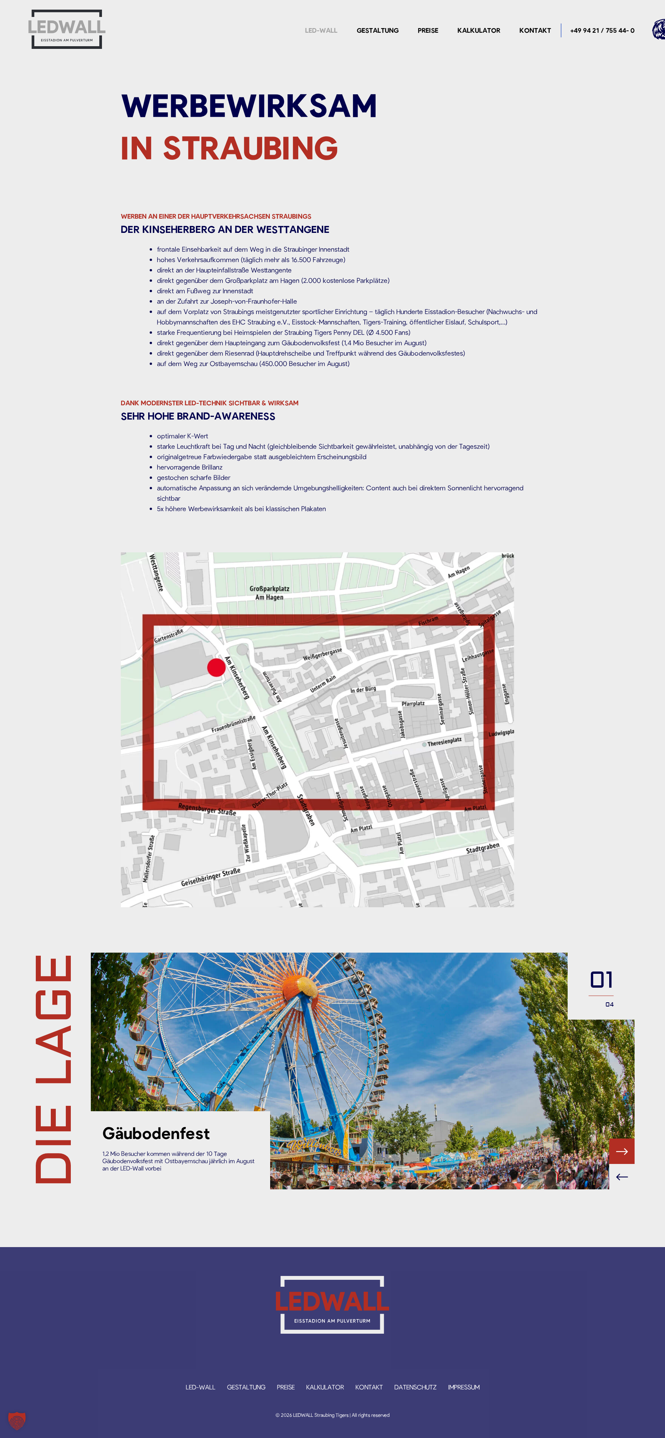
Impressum (464, 1387)
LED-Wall (321, 30)
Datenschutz (415, 1387)
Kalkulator (479, 30)
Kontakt (535, 30)
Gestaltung (378, 30)
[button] (17, 1421)
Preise (428, 30)
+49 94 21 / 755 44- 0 (602, 30)
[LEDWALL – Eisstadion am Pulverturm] (66, 29)
